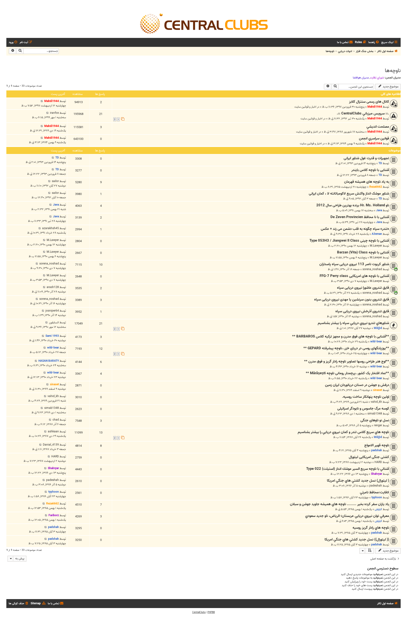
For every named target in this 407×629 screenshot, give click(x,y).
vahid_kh (376, 402)
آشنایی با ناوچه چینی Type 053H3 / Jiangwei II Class (349, 240)
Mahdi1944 (374, 107)
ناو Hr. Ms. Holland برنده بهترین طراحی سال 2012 (352, 205)
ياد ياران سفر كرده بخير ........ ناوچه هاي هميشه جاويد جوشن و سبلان (339, 504)
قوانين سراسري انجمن (374, 138)
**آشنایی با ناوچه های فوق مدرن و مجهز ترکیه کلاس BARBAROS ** (340, 336)
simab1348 (374, 413)
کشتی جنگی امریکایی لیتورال (369, 457)
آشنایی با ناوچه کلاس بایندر (370, 170)
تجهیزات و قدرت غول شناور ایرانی (366, 158)
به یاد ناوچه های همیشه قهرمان (366, 182)
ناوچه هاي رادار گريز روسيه (371, 528)
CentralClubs (199, 612)
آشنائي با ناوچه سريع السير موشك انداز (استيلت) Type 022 (347, 469)
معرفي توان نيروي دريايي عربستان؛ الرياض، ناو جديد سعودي (347, 516)
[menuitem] (374, 42)
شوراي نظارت (377, 78)
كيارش (378, 509)
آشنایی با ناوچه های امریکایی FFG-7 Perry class (354, 276)
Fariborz (54, 515)
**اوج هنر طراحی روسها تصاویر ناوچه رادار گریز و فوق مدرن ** (346, 361)
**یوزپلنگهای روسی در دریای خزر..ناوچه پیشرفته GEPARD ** (346, 348)
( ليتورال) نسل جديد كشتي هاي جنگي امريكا (358, 480)
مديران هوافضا (361, 78)
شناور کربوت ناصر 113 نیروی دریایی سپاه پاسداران (354, 264)
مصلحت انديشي (377, 127)
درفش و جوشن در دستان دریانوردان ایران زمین (357, 385)
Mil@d (378, 328)
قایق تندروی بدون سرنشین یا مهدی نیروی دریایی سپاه (351, 299)
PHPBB (211, 612)
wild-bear (376, 341)
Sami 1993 (52, 336)
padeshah (375, 485)
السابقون (54, 322)
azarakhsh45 (50, 228)
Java (379, 210)
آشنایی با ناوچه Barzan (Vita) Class (363, 252)
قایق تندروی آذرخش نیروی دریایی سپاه (362, 311)
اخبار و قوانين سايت (305, 107)
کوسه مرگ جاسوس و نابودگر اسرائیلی (363, 408)
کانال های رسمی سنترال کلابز (369, 102)
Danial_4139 (51, 444)
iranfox (54, 113)
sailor (55, 181)
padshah (376, 450)
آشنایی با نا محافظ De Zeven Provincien (359, 217)
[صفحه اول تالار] (203, 23)
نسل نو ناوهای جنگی (374, 420)
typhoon (376, 497)
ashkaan (53, 431)
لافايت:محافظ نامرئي (374, 492)
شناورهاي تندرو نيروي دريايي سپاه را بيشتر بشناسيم (353, 323)
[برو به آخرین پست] (42, 101)
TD (380, 163)
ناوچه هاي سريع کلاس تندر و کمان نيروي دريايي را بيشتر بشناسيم (343, 432)
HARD (378, 462)
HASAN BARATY (48, 361)
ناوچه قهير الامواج (376, 445)
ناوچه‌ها (393, 70)
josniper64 (52, 310)
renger (378, 425)
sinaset (377, 390)
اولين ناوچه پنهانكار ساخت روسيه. (365, 397)
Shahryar (376, 474)
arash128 (53, 287)
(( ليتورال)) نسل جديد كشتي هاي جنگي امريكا (357, 539)
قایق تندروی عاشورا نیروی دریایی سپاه (363, 288)
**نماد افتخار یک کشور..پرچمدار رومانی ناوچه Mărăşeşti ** (347, 373)
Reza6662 (375, 187)
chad (56, 420)
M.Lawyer (376, 245)
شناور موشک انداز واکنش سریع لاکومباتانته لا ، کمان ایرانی (349, 193)
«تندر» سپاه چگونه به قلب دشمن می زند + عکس (355, 229)
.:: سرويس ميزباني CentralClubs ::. (363, 113)
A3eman (377, 234)
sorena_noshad (372, 269)
